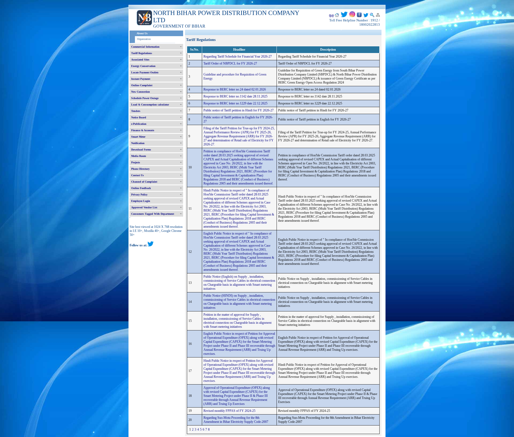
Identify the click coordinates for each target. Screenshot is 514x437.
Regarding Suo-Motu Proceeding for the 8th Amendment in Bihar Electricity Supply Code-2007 (235, 420)
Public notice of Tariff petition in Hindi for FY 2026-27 (238, 110)
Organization (144, 38)
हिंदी (331, 16)
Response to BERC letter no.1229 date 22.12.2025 (235, 103)
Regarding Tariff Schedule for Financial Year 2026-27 (237, 56)
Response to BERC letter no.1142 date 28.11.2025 (235, 96)
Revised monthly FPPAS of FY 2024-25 (229, 411)
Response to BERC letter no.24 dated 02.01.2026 (234, 89)
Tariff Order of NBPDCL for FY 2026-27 (230, 63)
